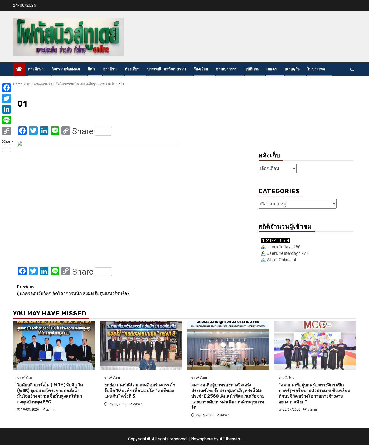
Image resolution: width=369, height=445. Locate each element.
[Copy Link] (7, 131)
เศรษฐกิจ (292, 69)
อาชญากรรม (226, 69)
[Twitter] (7, 98)
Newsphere (202, 438)
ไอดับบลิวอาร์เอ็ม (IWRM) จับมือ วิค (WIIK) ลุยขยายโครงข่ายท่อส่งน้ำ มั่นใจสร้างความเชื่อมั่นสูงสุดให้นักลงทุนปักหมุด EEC (50, 393)
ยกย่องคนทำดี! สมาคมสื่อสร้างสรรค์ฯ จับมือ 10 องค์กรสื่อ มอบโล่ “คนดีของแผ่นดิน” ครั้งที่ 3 (139, 390)
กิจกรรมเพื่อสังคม (66, 69)
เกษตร (271, 69)
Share (82, 131)
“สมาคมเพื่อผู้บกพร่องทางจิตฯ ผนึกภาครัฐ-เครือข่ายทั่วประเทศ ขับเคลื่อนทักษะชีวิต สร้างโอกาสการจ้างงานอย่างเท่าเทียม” (314, 393)
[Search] (352, 69)
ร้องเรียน (201, 69)
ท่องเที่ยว (132, 69)
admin (50, 409)
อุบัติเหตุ (252, 69)
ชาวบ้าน (110, 69)
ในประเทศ (316, 69)
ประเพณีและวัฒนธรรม (166, 69)
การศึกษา (36, 69)
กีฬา (91, 69)
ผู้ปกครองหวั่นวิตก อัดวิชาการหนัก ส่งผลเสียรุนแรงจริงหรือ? (73, 290)
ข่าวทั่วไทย (25, 378)
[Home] (19, 69)
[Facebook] (7, 87)
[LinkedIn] (7, 109)
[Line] (7, 120)
